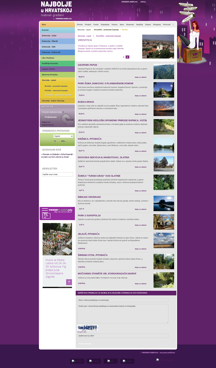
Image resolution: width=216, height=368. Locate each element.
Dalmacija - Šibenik (50, 41)
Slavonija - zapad (49, 80)
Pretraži (167, 1)
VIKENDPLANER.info (130, 2)
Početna (161, 1)
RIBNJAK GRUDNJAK (89, 197)
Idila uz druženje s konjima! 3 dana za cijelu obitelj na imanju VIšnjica (102, 41)
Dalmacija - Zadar (49, 36)
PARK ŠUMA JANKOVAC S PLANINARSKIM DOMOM (105, 83)
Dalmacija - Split (48, 47)
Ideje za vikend (140, 77)
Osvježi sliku (82, 332)
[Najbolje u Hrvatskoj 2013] (165, 363)
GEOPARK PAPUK (87, 65)
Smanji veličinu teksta (172, 2)
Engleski (118, 2)
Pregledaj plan (51, 117)
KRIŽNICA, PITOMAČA (90, 139)
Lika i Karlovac (48, 58)
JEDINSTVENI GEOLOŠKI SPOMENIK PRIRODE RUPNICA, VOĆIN (112, 120)
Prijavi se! (46, 122)
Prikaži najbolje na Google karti (57, 195)
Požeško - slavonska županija (56, 90)
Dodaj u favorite (156, 1)
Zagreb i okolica (48, 69)
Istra (44, 24)
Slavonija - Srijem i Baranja (53, 101)
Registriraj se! (48, 125)
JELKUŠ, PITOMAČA (89, 234)
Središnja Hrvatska (50, 64)
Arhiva (143, 2)
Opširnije (84, 57)
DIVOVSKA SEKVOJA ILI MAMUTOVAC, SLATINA (103, 157)
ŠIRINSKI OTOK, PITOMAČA (93, 255)
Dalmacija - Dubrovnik (51, 52)
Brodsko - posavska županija (56, 86)
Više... (63, 141)
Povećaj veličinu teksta (176, 2)
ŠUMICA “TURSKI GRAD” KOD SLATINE (99, 176)
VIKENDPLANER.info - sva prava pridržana (158, 352)
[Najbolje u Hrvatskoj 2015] (56, 10)
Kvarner (45, 30)
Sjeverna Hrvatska (50, 75)
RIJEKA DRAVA (86, 102)
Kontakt (151, 1)
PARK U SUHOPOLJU (89, 215)
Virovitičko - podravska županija (58, 95)
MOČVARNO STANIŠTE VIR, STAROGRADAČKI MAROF (107, 273)
